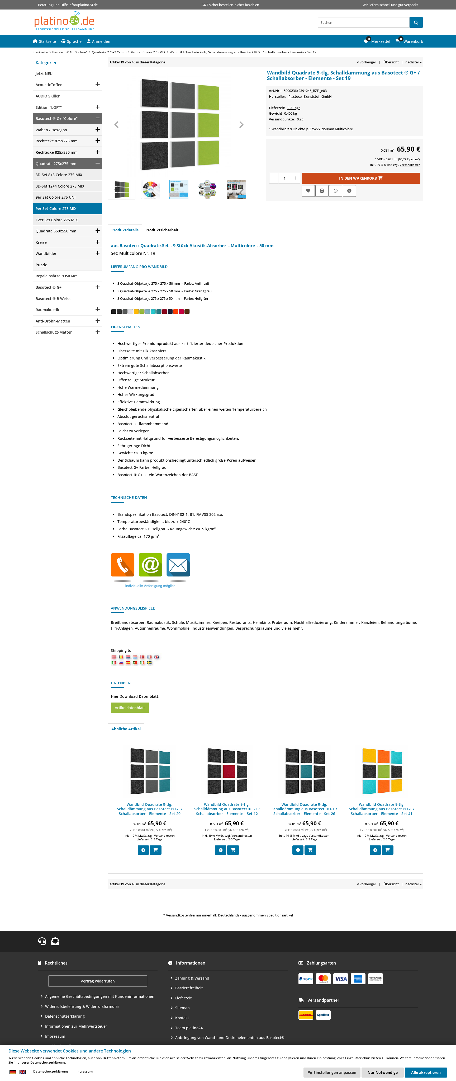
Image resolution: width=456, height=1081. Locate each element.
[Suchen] (416, 22)
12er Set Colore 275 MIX (57, 219)
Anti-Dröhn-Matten (53, 321)
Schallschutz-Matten (54, 332)
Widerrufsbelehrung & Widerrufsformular (82, 1006)
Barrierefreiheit (189, 987)
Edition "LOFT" (49, 107)
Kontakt (182, 1017)
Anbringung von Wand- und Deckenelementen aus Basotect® (229, 1037)
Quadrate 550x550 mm (56, 230)
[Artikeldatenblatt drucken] (322, 190)
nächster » (413, 62)
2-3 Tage (293, 107)
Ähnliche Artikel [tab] (126, 728)
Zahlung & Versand (192, 978)
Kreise (41, 242)
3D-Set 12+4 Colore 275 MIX (60, 186)
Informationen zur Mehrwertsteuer (76, 1026)
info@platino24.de (83, 4)
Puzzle (41, 264)
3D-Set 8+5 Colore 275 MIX (59, 174)
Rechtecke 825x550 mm (57, 152)
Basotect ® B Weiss (53, 298)
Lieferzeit (183, 997)
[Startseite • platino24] (64, 21)
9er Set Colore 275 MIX (56, 208)
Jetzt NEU (44, 73)
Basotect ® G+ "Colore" (57, 118)
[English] (22, 1071)
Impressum (55, 1036)
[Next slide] (241, 124)
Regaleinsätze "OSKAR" (56, 275)
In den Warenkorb (361, 178)
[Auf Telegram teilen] (349, 190)
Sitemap (182, 1007)
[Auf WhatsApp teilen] (335, 190)
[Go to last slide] (117, 124)
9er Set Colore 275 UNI (55, 197)
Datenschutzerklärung (65, 1016)
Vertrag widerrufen (98, 981)
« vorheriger (366, 62)
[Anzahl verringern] (273, 178)
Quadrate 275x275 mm (56, 163)
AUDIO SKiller (48, 96)
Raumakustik (47, 309)
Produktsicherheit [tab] (161, 229)
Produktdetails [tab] (125, 229)
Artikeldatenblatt (130, 707)
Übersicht (391, 62)
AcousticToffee (49, 84)
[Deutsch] (12, 1071)
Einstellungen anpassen (334, 1072)
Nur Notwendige (383, 1072)
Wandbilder (46, 253)
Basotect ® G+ (48, 287)
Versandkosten (410, 165)
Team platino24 (189, 1027)
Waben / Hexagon (51, 129)
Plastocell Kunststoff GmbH (310, 96)
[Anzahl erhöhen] (295, 178)
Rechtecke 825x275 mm (57, 140)
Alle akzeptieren (426, 1072)
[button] (98, 41)
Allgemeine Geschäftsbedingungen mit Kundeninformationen (99, 996)
